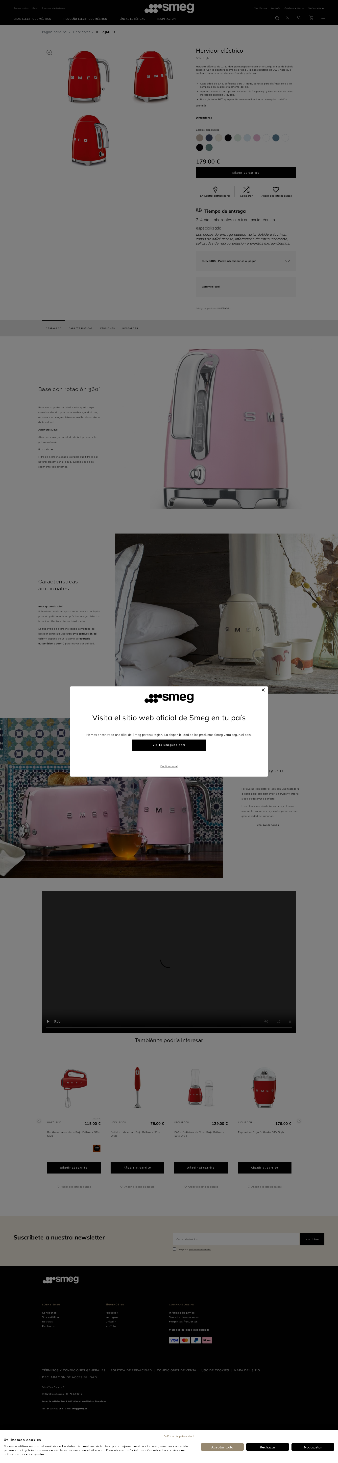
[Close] (263, 690)
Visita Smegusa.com (169, 745)
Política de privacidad (178, 1436)
